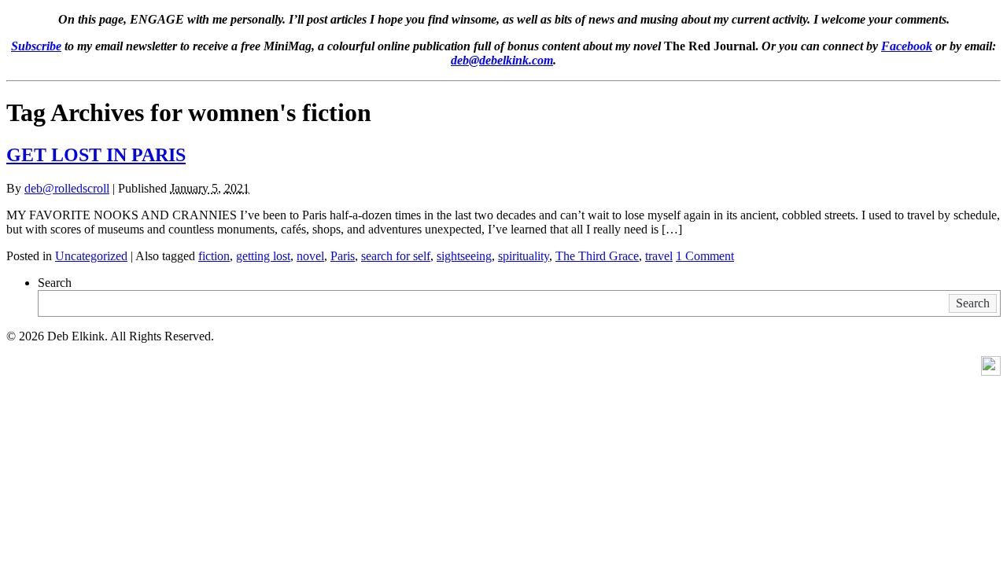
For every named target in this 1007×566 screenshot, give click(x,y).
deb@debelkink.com (502, 60)
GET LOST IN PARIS (96, 155)
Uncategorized (91, 256)
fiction (214, 256)
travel (659, 256)
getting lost (263, 256)
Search (55, 282)
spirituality (523, 256)
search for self (395, 256)
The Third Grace (597, 256)
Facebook (906, 46)
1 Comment (705, 256)
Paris (342, 256)
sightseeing (464, 256)
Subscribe (36, 46)
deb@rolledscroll (66, 188)
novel (310, 256)
